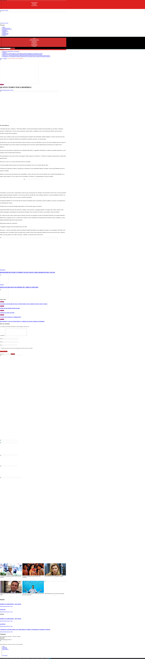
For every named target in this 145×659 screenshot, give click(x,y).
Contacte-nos (4, 647)
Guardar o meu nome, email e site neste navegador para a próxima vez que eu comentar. (17, 348)
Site (0, 345)
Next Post (2, 284)
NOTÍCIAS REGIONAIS (7, 29)
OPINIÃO (4, 32)
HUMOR (4, 35)
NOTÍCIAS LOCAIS (6, 28)
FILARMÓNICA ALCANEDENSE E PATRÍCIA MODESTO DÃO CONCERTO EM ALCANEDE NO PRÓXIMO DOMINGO (26, 56)
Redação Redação (3, 90)
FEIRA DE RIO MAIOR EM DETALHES (10, 308)
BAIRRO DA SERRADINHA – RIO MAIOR (10, 51)
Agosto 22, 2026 (9, 606)
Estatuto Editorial (34, 2)
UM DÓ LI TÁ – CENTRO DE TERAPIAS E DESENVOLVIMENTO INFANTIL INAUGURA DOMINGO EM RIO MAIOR (26, 55)
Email (1, 341)
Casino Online (4, 655)
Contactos (34, 4)
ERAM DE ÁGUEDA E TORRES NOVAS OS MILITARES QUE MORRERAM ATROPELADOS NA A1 (22, 54)
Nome (1, 338)
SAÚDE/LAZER (5, 33)
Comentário (2, 335)
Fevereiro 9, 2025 (9, 90)
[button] (0, 657)
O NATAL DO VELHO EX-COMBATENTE (10, 317)
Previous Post (2, 269)
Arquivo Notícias (34, 5)
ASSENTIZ (4, 52)
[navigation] (72, 31)
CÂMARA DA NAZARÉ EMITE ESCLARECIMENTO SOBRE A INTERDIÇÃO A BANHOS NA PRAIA (22, 53)
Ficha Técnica (34, 3)
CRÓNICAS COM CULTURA (7, 312)
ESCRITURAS (5, 34)
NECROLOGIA (5, 31)
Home (1, 58)
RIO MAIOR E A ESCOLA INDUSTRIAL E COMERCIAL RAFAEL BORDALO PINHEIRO (22, 321)
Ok (49, 658)
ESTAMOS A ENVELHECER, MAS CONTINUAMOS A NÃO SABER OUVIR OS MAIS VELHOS (23, 304)
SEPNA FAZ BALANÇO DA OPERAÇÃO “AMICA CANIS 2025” (19, 287)
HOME (3, 27)
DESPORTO (4, 30)
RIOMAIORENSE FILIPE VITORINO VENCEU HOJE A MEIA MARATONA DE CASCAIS (27, 272)
